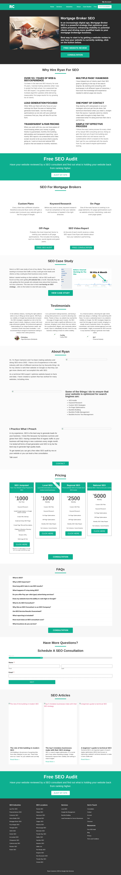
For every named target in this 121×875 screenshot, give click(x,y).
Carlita (62, 335)
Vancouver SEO (40, 815)
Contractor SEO (13, 815)
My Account (106, 2)
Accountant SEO (14, 837)
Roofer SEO (12, 849)
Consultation (90, 809)
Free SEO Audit (91, 829)
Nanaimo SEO (40, 843)
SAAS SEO (12, 831)
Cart (88, 818)
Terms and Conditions (93, 839)
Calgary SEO (39, 821)
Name (12, 662)
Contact (89, 812)
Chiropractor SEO (14, 840)
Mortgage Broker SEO (15, 821)
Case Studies (87, 6)
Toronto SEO (39, 809)
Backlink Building (65, 815)
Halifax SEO (39, 837)
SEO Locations (42, 805)
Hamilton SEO (40, 840)
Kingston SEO (40, 852)
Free (95, 6)
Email (11, 672)
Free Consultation (104, 6)
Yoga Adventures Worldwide (29, 339)
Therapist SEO (13, 827)
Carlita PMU (63, 337)
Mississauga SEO (41, 827)
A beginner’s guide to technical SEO (96, 748)
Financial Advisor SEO (15, 812)
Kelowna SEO (40, 824)
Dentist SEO (12, 834)
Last (62, 668)
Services (59, 6)
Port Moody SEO (40, 849)
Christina (24, 337)
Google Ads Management (68, 812)
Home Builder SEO (14, 818)
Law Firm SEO (13, 809)
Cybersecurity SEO (14, 843)
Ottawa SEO (39, 812)
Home (52, 6)
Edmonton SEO (40, 831)
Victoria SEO (39, 862)
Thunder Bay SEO (41, 834)
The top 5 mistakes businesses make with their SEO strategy (59, 749)
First (10, 668)
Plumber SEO (13, 846)
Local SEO (64, 809)
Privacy (89, 835)
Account (89, 815)
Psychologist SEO (14, 824)
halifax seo (39, 846)
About (79, 6)
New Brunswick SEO (42, 856)
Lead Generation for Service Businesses (72, 818)
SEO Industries (15, 805)
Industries (69, 6)
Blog (88, 832)
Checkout (89, 821)
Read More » (14, 759)
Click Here (21, 544)
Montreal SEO (40, 818)
